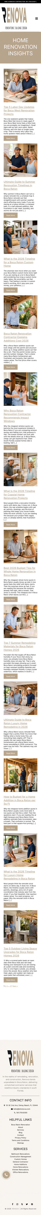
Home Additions (20, 1164)
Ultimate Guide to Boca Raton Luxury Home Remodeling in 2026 (17, 723)
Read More (10, 139)
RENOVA (15, 1209)
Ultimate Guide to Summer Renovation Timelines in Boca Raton (19, 185)
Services (20, 1130)
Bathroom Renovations (20, 1154)
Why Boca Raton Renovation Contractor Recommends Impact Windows (17, 416)
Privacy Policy (20, 1138)
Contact (20, 1135)
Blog (20, 1132)
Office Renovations (20, 1172)
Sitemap (20, 1143)
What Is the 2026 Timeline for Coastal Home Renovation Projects (19, 495)
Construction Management (20, 1156)
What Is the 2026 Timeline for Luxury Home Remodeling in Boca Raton (19, 875)
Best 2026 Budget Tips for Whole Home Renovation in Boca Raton (20, 572)
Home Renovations (20, 1167)
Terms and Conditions (20, 1140)
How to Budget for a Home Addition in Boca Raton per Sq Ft (19, 800)
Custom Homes (20, 1159)
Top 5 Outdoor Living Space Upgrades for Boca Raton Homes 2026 (20, 952)
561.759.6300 (30, 1)
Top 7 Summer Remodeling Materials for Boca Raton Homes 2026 (20, 646)
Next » (15, 986)
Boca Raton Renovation (20, 1125)
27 (11, 986)
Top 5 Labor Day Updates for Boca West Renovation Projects (19, 111)
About (20, 1127)
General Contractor (20, 1162)
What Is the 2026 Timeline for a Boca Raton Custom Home (19, 262)
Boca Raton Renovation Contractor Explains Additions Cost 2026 (17, 337)
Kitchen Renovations (20, 1170)
